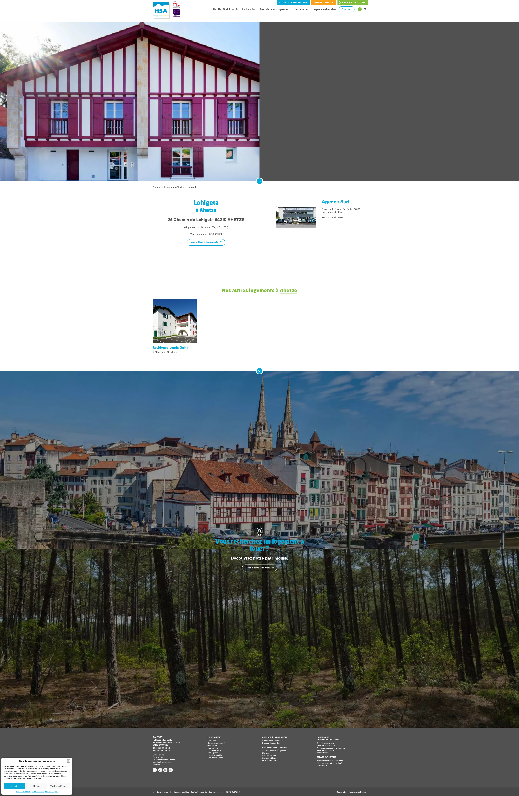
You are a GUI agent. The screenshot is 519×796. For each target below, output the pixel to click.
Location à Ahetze (174, 187)
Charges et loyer (269, 758)
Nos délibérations (215, 758)
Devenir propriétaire (325, 743)
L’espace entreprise (323, 9)
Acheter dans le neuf (326, 746)
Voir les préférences (59, 786)
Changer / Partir (269, 756)
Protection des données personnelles (207, 792)
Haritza (363, 792)
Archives (156, 765)
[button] (68, 761)
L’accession (300, 9)
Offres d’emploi (159, 755)
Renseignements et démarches (330, 761)
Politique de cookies (23, 791)
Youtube (171, 770)
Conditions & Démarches (273, 741)
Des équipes (212, 753)
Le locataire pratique (271, 761)
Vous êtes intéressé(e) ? (206, 242)
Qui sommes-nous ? (216, 743)
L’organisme (214, 737)
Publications (158, 757)
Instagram (165, 770)
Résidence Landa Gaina (170, 347)
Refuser (36, 786)
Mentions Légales (51, 791)
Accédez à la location (274, 737)
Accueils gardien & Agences (274, 751)
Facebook (155, 770)
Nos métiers (212, 748)
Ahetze (288, 290)
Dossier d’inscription (271, 743)
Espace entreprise (326, 757)
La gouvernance (214, 750)
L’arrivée (265, 753)
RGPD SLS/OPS (38, 791)
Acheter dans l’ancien (326, 750)
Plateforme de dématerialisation (331, 763)
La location (249, 9)
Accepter (15, 786)
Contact (346, 9)
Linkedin (160, 770)
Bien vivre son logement (275, 9)
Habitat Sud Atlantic (225, 9)
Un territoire (212, 746)
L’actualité (211, 741)
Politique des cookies (179, 792)
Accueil (157, 187)
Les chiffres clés (214, 755)
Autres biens (322, 753)
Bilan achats (322, 765)
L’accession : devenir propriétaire (328, 738)
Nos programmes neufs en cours (331, 748)
